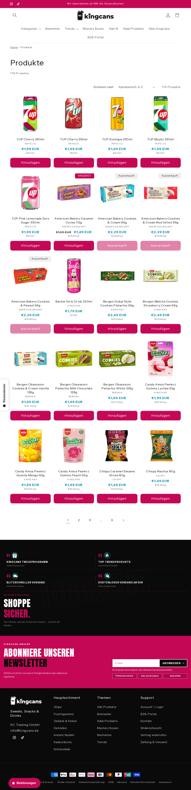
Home (14, 47)
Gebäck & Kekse (65, 721)
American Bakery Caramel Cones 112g (73, 220)
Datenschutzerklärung (92, 782)
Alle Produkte (107, 707)
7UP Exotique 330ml (117, 139)
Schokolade (62, 749)
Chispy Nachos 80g (160, 471)
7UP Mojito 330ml (160, 139)
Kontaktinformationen (142, 782)
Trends (102, 742)
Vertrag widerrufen (153, 735)
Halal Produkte (107, 721)
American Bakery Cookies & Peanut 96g (30, 303)
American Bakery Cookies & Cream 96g (117, 220)
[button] (14, 15)
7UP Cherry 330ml (30, 139)
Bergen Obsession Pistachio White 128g (117, 386)
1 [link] (68, 520)
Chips (58, 707)
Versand (122, 782)
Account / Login (152, 707)
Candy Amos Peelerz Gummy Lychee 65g (160, 386)
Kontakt (146, 721)
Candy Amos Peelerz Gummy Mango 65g (30, 473)
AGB (110, 782)
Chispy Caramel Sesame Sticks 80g (117, 473)
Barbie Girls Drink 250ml (73, 301)
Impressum (165, 782)
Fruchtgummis (64, 714)
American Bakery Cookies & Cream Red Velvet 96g (160, 220)
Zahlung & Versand (153, 742)
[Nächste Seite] (123, 520)
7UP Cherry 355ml (73, 139)
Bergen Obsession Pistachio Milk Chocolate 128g (73, 388)
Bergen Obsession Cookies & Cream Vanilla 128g (30, 388)
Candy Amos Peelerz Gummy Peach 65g (73, 473)
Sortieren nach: (103, 87)
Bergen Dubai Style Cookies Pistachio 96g (117, 303)
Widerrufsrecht (151, 728)
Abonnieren (171, 663)
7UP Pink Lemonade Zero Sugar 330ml (30, 220)
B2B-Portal (148, 714)
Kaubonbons (63, 742)
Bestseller (104, 714)
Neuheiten (104, 735)
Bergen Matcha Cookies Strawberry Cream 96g (160, 303)
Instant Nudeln (64, 735)
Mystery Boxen (108, 728)
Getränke (60, 728)
